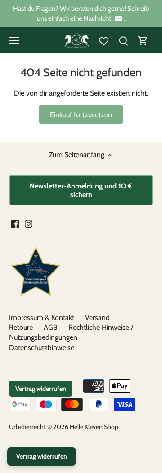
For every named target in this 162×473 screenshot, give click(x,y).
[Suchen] (123, 40)
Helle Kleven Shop (94, 427)
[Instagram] (28, 223)
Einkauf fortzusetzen (81, 114)
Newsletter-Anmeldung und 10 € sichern (81, 190)
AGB (51, 327)
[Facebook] (15, 223)
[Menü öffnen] (14, 40)
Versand (97, 317)
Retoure (21, 327)
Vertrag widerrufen (40, 389)
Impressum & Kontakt (41, 317)
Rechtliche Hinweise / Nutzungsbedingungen (71, 332)
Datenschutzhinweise (41, 347)
